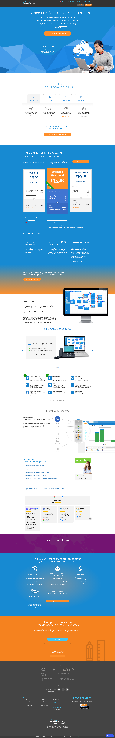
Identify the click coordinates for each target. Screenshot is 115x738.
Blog (42, 703)
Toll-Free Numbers (27, 703)
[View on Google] (44, 509)
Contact (64, 5)
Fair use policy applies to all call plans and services (57, 220)
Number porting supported (48, 112)
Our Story (43, 699)
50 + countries (80, 205)
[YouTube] (59, 689)
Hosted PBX (26, 699)
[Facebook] (63, 689)
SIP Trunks (25, 709)
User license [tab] (49, 100)
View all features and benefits (57, 400)
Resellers (69, 5)
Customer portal (56, 709)
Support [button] (52, 5)
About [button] (58, 5)
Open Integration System (28, 707)
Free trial (88, 4)
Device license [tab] (65, 100)
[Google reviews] (51, 691)
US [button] (62, 1)
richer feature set (63, 26)
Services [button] (45, 5)
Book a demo (81, 4)
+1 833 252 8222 (70, 1)
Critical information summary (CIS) (53, 218)
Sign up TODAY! (80, 161)
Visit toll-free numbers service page (35, 578)
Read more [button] (45, 517)
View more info (57, 578)
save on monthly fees (61, 164)
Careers (42, 701)
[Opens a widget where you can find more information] (110, 735)
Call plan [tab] (81, 100)
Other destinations (29, 207)
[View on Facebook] (61, 509)
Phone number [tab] (34, 100)
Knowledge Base (56, 699)
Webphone (55, 711)
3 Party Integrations (53, 243)
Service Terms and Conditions (62, 736)
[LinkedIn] (67, 689)
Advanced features (31, 220)
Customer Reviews (45, 705)
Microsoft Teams (27, 701)
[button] (37, 190)
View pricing (75, 261)
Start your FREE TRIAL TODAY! (57, 33)
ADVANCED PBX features (31, 195)
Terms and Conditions (45, 707)
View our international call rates (31, 217)
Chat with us (78, 475)
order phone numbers (41, 319)
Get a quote (57, 639)
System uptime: (74, 736)
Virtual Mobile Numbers (28, 705)
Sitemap (53, 736)
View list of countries (66, 116)
